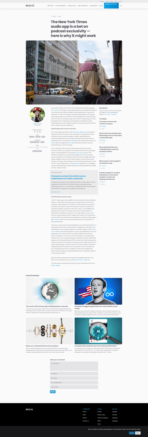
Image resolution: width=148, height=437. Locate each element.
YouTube (114, 415)
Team (115, 1)
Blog (101, 5)
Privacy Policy (101, 415)
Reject (138, 433)
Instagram (115, 421)
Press (107, 1)
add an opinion (55, 265)
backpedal (74, 140)
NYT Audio (54, 110)
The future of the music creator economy (108, 123)
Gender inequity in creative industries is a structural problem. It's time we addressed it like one (109, 176)
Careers (85, 418)
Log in (120, 1)
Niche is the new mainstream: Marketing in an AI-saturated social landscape (110, 135)
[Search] (121, 7)
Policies (99, 411)
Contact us (86, 421)
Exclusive (38, 136)
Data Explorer (60, 5)
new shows (79, 152)
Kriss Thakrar (102, 165)
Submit (53, 391)
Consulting (72, 5)
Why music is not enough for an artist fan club (110, 162)
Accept (132, 433)
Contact (102, 1)
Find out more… (56, 192)
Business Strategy (37, 151)
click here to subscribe (83, 260)
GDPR (99, 421)
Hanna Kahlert (102, 140)
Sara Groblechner (33, 103)
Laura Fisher (102, 154)
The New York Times (34, 142)
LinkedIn (114, 411)
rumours (69, 143)
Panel (111, 1)
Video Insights (83, 5)
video (59, 233)
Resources (94, 5)
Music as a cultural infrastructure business (42, 346)
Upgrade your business (111, 4)
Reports (51, 5)
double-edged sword (81, 132)
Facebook (115, 418)
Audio (43, 136)
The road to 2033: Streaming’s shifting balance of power (47, 306)
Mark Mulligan (102, 126)
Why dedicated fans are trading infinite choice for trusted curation (109, 149)
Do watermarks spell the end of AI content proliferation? (96, 346)
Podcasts (32, 136)
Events (84, 411)
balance (76, 163)
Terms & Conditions (102, 418)
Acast (92, 213)
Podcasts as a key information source (68, 177)
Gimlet (53, 143)
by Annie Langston (37, 123)
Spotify (42, 142)
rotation (56, 219)
